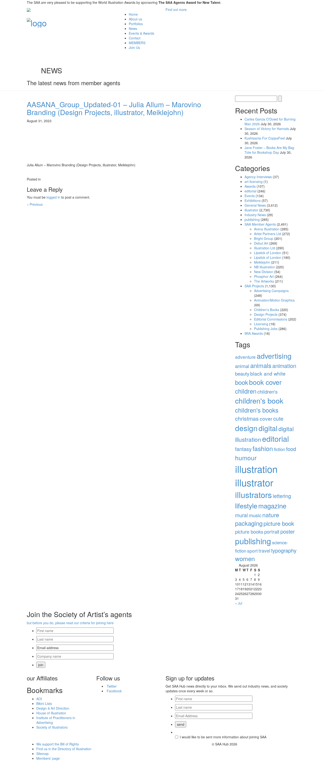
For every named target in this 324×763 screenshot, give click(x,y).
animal (242, 366)
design (246, 428)
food (291, 448)
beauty (242, 373)
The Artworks (264, 281)
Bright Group (263, 238)
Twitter (112, 686)
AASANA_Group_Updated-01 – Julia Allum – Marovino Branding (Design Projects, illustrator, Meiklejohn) (114, 108)
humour (246, 457)
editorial (250, 191)
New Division (263, 271)
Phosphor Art (264, 276)
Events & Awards (141, 33)
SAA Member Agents (260, 224)
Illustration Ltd (264, 248)
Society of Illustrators (52, 727)
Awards (250, 186)
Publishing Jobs (266, 328)
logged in (53, 197)
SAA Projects (254, 286)
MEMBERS (137, 42)
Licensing (261, 323)
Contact (134, 38)
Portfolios (136, 23)
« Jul (238, 603)
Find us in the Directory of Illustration (63, 748)
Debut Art (261, 243)
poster (287, 531)
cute (278, 418)
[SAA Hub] (37, 21)
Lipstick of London (267, 252)
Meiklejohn (262, 262)
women (245, 558)
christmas (247, 418)
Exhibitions (253, 200)
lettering (282, 495)
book (241, 382)
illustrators (253, 494)
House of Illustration (51, 713)
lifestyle (246, 505)
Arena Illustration (266, 229)
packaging (249, 523)
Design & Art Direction (52, 708)
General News (255, 205)
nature (270, 515)
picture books (249, 531)
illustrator (251, 210)
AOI (39, 698)
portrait (271, 531)
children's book (259, 400)
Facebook (114, 691)
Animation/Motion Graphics (274, 300)
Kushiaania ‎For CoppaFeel (265, 138)
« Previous (35, 204)
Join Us (134, 47)
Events (250, 195)
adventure (245, 357)
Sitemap (42, 753)
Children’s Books (266, 309)
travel (264, 550)
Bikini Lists (44, 703)
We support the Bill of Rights (57, 744)
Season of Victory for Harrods (267, 128)
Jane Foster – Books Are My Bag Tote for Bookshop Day (269, 150)
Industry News (255, 214)
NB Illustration (264, 267)
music (255, 515)
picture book (279, 523)
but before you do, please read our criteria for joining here (70, 622)
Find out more (176, 9)
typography (283, 550)
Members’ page (48, 758)
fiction (279, 449)
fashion (263, 448)
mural (241, 515)
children (245, 391)
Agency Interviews (258, 176)
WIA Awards (254, 333)
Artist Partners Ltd (267, 233)
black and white (268, 373)
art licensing (254, 181)
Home (133, 14)
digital (268, 428)
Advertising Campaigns (271, 290)
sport (252, 550)
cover (266, 418)
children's (267, 391)
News (133, 28)
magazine (272, 505)
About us (135, 19)
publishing (252, 219)
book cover (265, 382)
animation (284, 366)
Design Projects (266, 314)
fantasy (243, 448)
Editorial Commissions (270, 319)
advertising (274, 355)
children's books (256, 410)
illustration (256, 468)
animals (260, 365)
